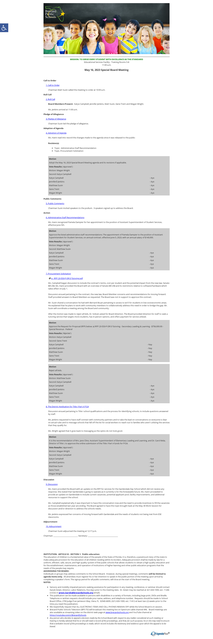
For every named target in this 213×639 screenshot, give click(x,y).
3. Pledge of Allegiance (56, 118)
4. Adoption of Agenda (56, 133)
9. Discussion (52, 484)
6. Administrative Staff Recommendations (65, 217)
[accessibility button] (4, 27)
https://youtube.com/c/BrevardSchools (68, 615)
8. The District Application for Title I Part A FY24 (67, 406)
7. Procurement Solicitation (58, 273)
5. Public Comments (55, 203)
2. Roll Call (50, 99)
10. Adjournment (53, 526)
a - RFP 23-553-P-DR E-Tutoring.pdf (67, 278)
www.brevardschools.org (117, 612)
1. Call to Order (53, 85)
